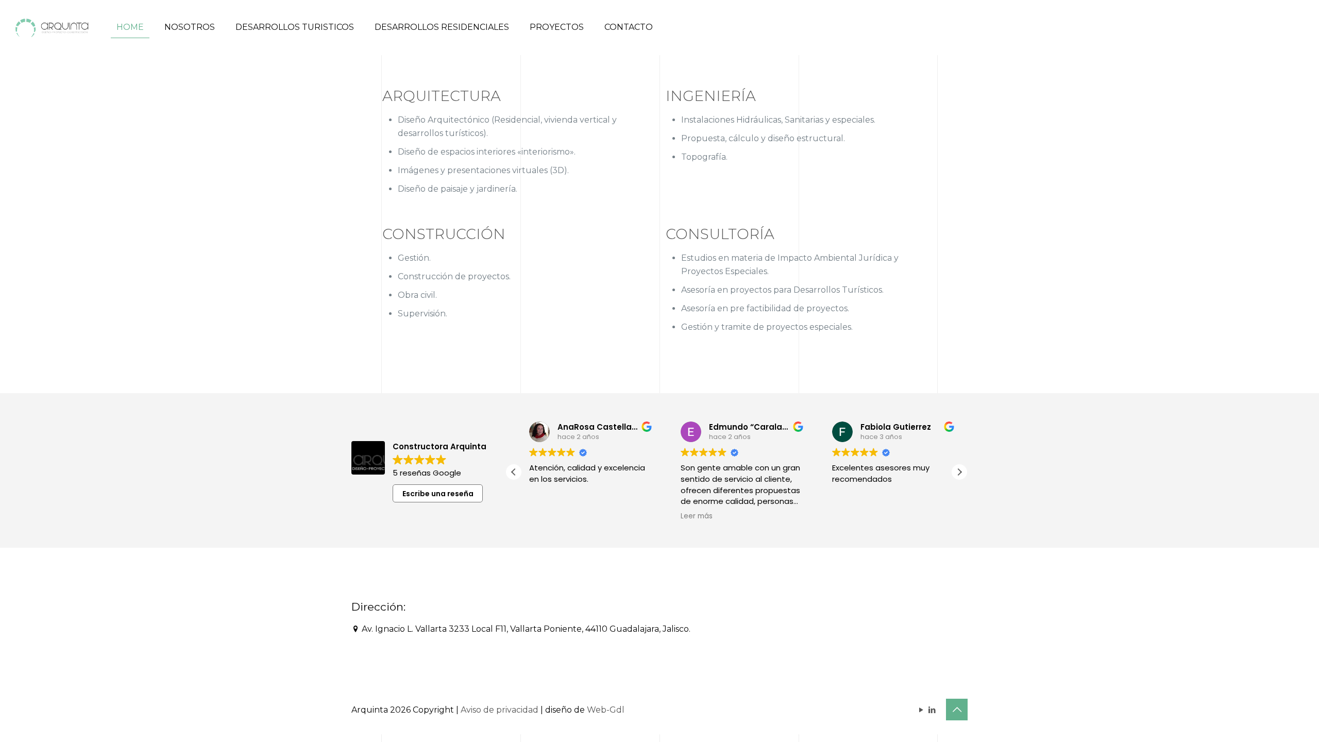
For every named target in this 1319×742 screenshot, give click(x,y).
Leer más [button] (691, 516)
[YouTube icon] (921, 710)
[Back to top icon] (957, 709)
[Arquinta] (50, 27)
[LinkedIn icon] (932, 710)
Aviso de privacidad (499, 710)
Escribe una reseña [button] (438, 493)
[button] (959, 472)
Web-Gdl (605, 710)
